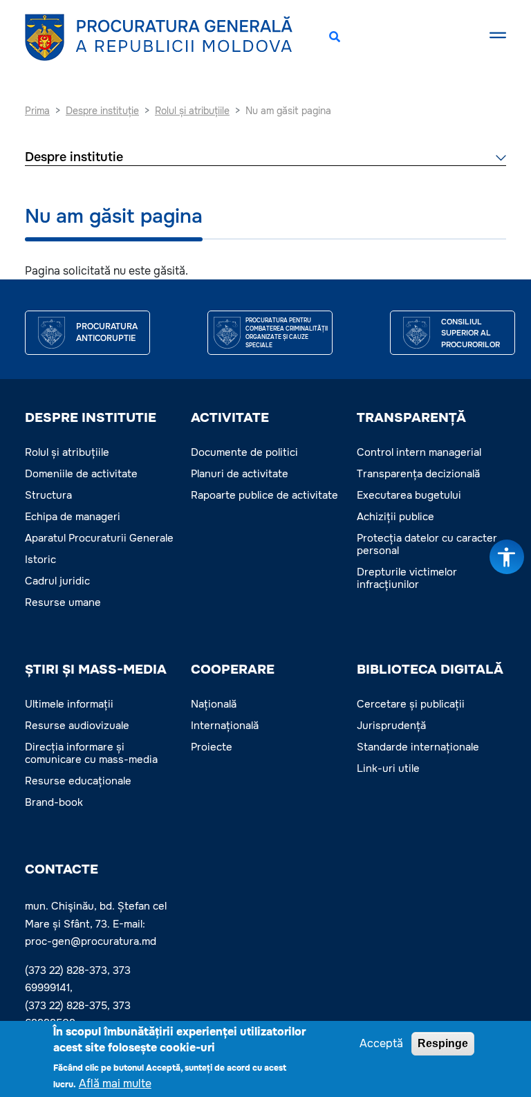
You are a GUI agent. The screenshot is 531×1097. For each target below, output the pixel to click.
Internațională (225, 725)
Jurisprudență (391, 725)
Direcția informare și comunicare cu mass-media (91, 753)
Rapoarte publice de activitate (264, 495)
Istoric (40, 559)
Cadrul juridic (57, 581)
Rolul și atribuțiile (67, 452)
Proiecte (211, 747)
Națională (213, 704)
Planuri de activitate (239, 474)
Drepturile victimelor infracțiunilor (407, 578)
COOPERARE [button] (232, 669)
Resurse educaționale (78, 781)
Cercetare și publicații (411, 704)
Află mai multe (115, 1083)
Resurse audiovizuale (77, 725)
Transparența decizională (418, 474)
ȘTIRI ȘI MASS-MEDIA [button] (96, 669)
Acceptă (381, 1043)
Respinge (443, 1043)
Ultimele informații (69, 704)
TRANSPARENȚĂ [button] (411, 417)
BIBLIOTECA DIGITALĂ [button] (430, 669)
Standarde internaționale (418, 747)
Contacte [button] (61, 869)
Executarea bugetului (409, 495)
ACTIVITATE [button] (230, 417)
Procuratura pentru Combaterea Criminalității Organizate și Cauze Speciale (286, 333)
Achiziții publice (395, 517)
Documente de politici (244, 452)
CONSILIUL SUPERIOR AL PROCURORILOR (470, 333)
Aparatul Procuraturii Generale (99, 538)
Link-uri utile (388, 768)
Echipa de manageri (72, 517)
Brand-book (54, 802)
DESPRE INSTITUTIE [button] (90, 417)
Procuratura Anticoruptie (107, 332)
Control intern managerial (419, 452)
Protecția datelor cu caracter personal (427, 544)
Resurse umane (63, 602)
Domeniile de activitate (81, 474)
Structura (48, 495)
